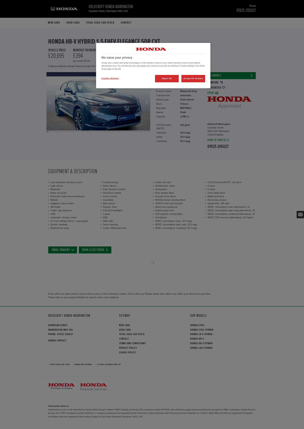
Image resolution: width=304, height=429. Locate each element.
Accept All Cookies (193, 78)
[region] (153, 65)
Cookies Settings (110, 78)
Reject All (167, 78)
